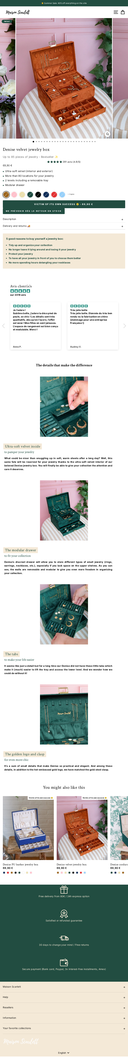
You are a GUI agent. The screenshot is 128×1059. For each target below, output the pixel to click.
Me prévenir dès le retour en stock (34, 211)
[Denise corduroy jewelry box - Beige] (119, 872)
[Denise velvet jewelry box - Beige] (65, 872)
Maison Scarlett (12, 986)
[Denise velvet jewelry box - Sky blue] (85, 872)
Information (9, 1017)
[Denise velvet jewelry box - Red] (81, 872)
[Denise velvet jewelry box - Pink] (61, 872)
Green (30, 194)
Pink (14, 194)
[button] (4, 325)
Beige (22, 194)
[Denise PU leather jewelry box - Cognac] (11, 872)
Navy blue (46, 194)
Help (5, 997)
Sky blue (62, 194)
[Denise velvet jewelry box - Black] (73, 872)
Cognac (6, 194)
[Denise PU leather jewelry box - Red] (8, 872)
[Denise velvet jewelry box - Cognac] (58, 872)
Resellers (8, 1007)
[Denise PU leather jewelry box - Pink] (31, 872)
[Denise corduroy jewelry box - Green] (111, 872)
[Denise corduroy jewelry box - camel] (123, 872)
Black (38, 194)
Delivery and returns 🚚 (16, 225)
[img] (65, 291)
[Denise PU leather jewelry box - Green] (19, 872)
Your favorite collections (17, 1028)
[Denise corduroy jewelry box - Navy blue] (115, 872)
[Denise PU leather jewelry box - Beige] (27, 872)
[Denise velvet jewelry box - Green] (69, 872)
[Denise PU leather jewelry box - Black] (15, 872)
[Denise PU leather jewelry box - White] (23, 872)
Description (9, 219)
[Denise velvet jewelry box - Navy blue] (77, 872)
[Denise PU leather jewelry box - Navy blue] (4, 872)
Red (54, 194)
